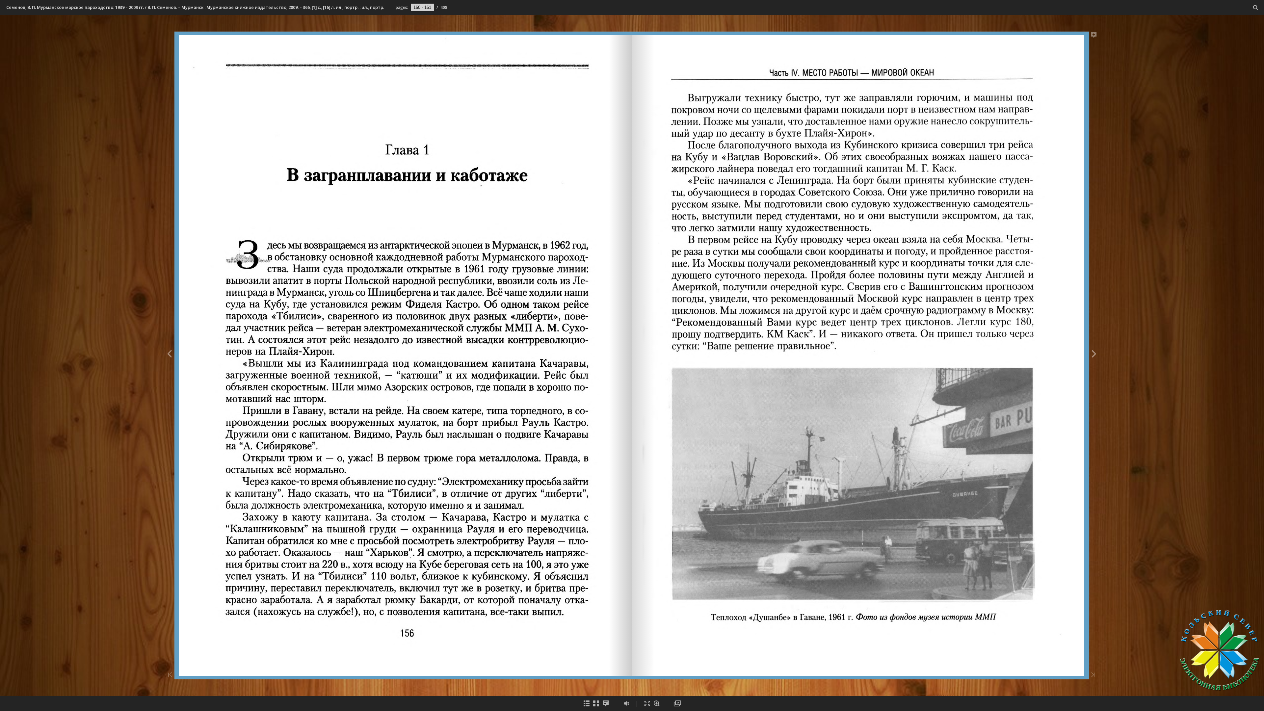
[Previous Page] (169, 354)
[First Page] (170, 675)
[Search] (1255, 8)
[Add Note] (1094, 36)
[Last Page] (1093, 675)
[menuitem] (1255, 7)
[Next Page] (1094, 354)
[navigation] (422, 7)
